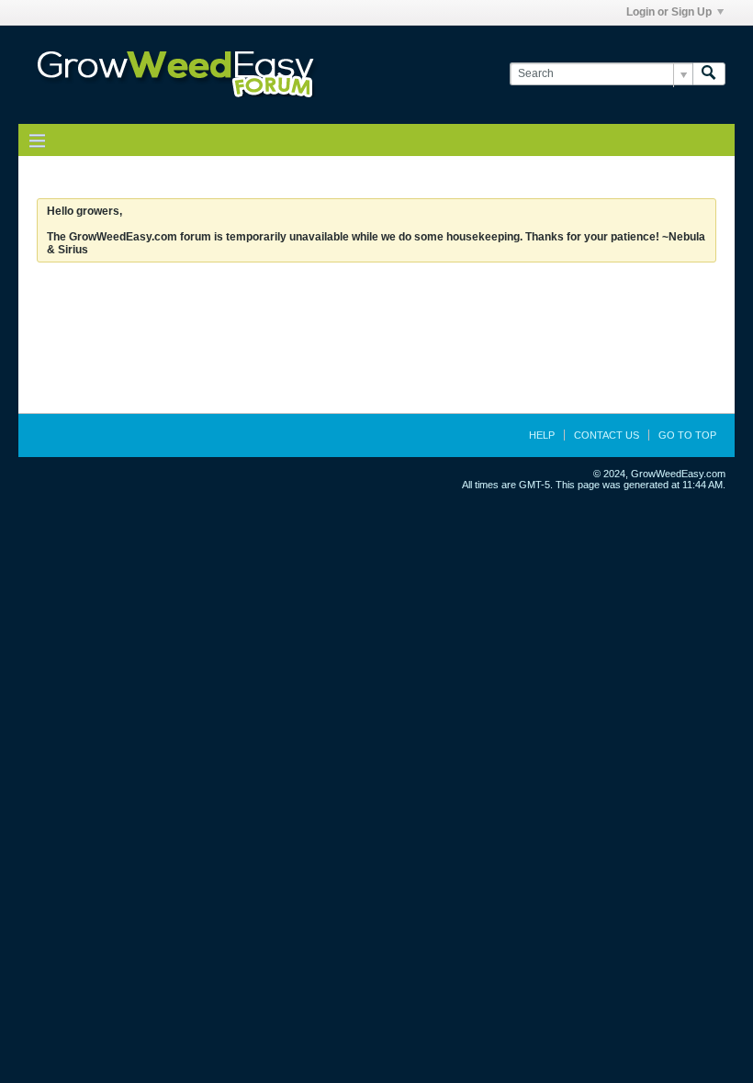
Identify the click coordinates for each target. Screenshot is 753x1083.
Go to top (687, 435)
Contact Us (606, 435)
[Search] (708, 73)
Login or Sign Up (669, 12)
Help (542, 435)
